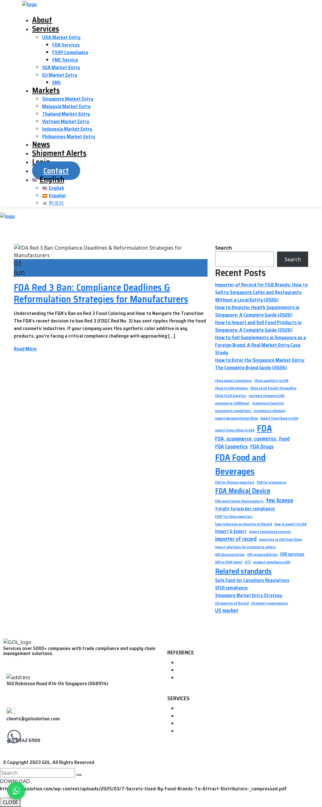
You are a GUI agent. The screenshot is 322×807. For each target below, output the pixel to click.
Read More (25, 349)
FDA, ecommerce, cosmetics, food (252, 439)
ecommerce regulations (233, 411)
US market (226, 611)
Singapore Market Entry (67, 99)
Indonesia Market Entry (67, 129)
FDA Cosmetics (231, 447)
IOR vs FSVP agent (228, 562)
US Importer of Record (232, 603)
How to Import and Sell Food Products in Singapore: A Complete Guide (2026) (258, 326)
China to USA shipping (231, 388)
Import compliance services (270, 531)
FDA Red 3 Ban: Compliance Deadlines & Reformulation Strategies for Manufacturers (101, 293)
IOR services (292, 554)
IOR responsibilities (262, 554)
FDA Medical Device (242, 491)
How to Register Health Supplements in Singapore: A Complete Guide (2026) (257, 311)
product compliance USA (271, 562)
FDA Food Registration (201, 716)
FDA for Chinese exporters (234, 482)
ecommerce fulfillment (232, 403)
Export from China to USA (279, 418)
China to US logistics (230, 395)
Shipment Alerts (59, 153)
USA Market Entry (61, 37)
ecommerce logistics (268, 403)
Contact (56, 171)
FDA (264, 428)
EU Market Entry (59, 75)
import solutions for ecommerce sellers (245, 547)
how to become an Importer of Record (243, 524)
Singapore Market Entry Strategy (248, 595)
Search (223, 247)
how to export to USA (290, 524)
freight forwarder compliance (245, 509)
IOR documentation (230, 554)
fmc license (279, 500)
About (42, 20)
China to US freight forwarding (273, 388)
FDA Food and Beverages (240, 464)
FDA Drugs (262, 447)
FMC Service (65, 60)
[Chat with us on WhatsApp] (16, 790)
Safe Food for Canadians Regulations (252, 580)
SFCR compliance (231, 588)
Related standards (243, 571)
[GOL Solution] (29, 4)
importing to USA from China (280, 539)
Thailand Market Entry (66, 114)
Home (183, 663)
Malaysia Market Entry (66, 106)
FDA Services (66, 45)
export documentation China (236, 418)
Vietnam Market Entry (65, 121)
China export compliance (233, 380)
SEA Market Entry (61, 67)
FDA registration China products (239, 501)
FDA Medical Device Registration (212, 724)
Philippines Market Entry (68, 136)
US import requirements (269, 603)
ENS (56, 82)
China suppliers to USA (271, 380)
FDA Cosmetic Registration (206, 731)
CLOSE (10, 802)
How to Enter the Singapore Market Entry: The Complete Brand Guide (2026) (260, 363)
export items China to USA (234, 430)
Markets (46, 90)
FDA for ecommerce (271, 482)
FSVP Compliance (70, 52)
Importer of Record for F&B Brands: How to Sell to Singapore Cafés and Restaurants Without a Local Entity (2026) (261, 292)
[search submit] (78, 775)
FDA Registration (195, 708)
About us (187, 670)
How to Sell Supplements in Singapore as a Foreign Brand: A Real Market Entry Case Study (260, 344)
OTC (248, 562)
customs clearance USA (266, 395)
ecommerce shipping (269, 411)
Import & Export (231, 531)
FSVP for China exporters (234, 516)
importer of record (236, 539)
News (41, 144)
